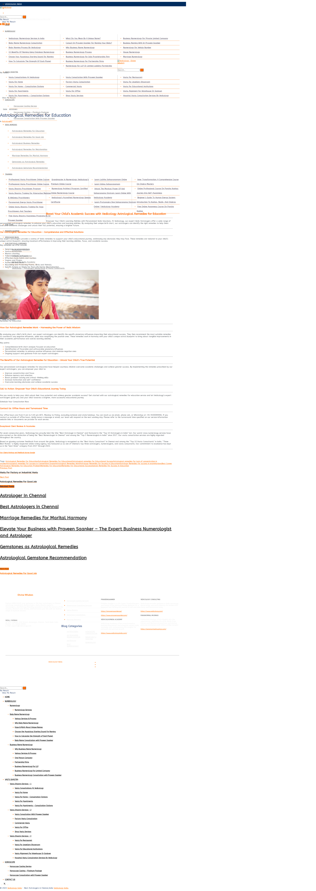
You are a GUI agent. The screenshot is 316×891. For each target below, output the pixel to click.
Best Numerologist (73, 645)
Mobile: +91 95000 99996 (11, 19)
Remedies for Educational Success (77, 466)
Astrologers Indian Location (73, 636)
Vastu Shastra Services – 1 (20, 784)
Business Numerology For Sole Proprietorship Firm (88, 57)
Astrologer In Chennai (23, 495)
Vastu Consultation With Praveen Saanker (84, 77)
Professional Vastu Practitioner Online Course (29, 179)
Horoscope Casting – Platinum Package (26, 871)
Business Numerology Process (79, 52)
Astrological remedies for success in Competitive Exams (30, 463)
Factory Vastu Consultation (78, 82)
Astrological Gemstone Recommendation (30, 168)
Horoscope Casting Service (25, 106)
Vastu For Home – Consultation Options (26, 86)
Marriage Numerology (132, 57)
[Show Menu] (0, 29)
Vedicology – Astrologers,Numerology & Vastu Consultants (38, 268)
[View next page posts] (3, 567)
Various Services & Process (25, 719)
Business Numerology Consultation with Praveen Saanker (38, 775)
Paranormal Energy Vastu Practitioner (26, 202)
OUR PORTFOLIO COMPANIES (16, 243)
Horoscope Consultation (91, 632)
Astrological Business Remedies (26, 143)
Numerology (90, 642)
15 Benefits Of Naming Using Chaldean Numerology (31, 52)
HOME (7, 25)
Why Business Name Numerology (80, 47)
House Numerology (131, 52)
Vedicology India (14, 888)
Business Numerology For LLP (27, 766)
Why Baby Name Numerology (26, 723)
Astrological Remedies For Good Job (28, 137)
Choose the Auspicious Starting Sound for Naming (35, 732)
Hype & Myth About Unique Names (29, 727)
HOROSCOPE (10, 100)
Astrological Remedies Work (67, 463)
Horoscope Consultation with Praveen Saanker (29, 875)
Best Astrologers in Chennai (29, 506)
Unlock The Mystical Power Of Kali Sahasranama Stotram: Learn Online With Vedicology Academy (112, 193)
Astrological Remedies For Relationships (29, 149)
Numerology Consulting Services (79, 605)
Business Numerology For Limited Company (32, 771)
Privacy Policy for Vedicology (106, 665)
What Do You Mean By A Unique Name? (83, 38)
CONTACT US (10, 880)
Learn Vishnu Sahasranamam (107, 184)
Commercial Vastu (74, 86)
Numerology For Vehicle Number (137, 47)
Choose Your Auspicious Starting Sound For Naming (31, 57)
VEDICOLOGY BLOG (12, 237)
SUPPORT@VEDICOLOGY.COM (37, 19)
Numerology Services (23, 710)
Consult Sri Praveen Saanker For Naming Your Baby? (89, 43)
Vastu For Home (16, 82)
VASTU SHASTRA (11, 72)
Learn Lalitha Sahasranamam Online (110, 179)
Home (5, 109)
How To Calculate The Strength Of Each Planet (30, 61)
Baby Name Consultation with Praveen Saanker (34, 740)
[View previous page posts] (0, 567)
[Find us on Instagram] (7, 884)
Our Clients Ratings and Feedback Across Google (17, 453)
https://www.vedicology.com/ (152, 611)
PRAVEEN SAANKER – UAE (16, 13)
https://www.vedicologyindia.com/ (114, 633)
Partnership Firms (22, 762)
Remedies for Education (51, 466)
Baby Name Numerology (20, 714)
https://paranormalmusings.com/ (153, 629)
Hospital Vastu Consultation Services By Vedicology (146, 95)
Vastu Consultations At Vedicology (24, 77)
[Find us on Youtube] (9, 884)
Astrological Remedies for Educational (55, 461)
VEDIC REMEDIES (11, 125)
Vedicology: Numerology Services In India (26, 38)
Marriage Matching (74, 619)
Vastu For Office (73, 91)
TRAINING (8, 174)
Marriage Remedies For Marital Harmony (30, 155)
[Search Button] (24, 16)
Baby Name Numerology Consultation (25, 43)
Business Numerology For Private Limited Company (145, 38)
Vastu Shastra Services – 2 (20, 810)
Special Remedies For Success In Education (110, 466)
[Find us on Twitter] (4, 24)
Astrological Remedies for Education (28, 131)
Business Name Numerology (21, 745)
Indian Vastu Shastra (90, 638)
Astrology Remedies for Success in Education (99, 463)
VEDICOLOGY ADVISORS (15, 8)
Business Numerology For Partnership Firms (85, 61)
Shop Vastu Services (74, 95)
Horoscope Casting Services (78, 601)
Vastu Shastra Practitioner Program (25, 189)
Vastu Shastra (72, 610)
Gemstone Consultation (76, 615)
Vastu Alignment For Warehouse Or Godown (142, 91)
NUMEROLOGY (10, 31)
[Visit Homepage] (86, 9)
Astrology (71, 641)
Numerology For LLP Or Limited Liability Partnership (89, 66)
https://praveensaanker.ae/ (111, 611)
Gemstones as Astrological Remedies (28, 162)
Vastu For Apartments (18, 91)
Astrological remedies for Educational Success (92, 461)
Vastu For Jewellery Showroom (136, 82)
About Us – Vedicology (104, 667)
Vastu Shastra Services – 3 (20, 836)
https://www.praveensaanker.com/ (114, 615)
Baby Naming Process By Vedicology (25, 47)
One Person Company (23, 758)
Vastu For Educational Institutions (138, 86)
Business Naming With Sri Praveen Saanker (141, 43)
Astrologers (13, 109)
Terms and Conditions (104, 662)
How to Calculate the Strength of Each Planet (34, 736)
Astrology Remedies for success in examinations (140, 463)
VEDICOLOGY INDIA (13, 4)
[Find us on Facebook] (1, 24)
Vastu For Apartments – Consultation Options (29, 95)
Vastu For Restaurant (132, 77)
